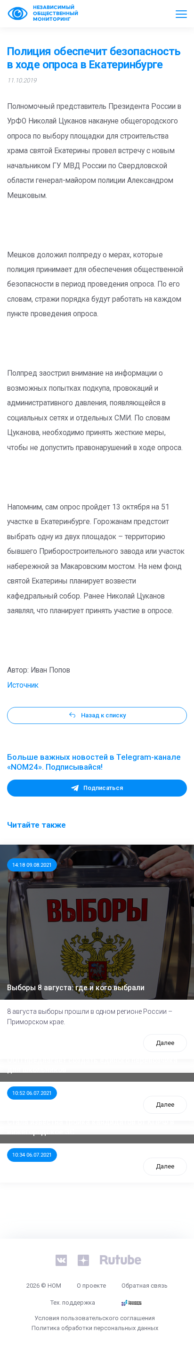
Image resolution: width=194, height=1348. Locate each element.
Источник (23, 685)
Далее (165, 1042)
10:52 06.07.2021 (32, 1093)
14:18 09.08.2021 (32, 865)
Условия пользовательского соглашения (94, 1318)
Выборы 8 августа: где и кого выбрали (76, 988)
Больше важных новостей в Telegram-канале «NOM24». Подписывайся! (94, 762)
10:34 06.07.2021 (32, 1154)
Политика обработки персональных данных (95, 1328)
